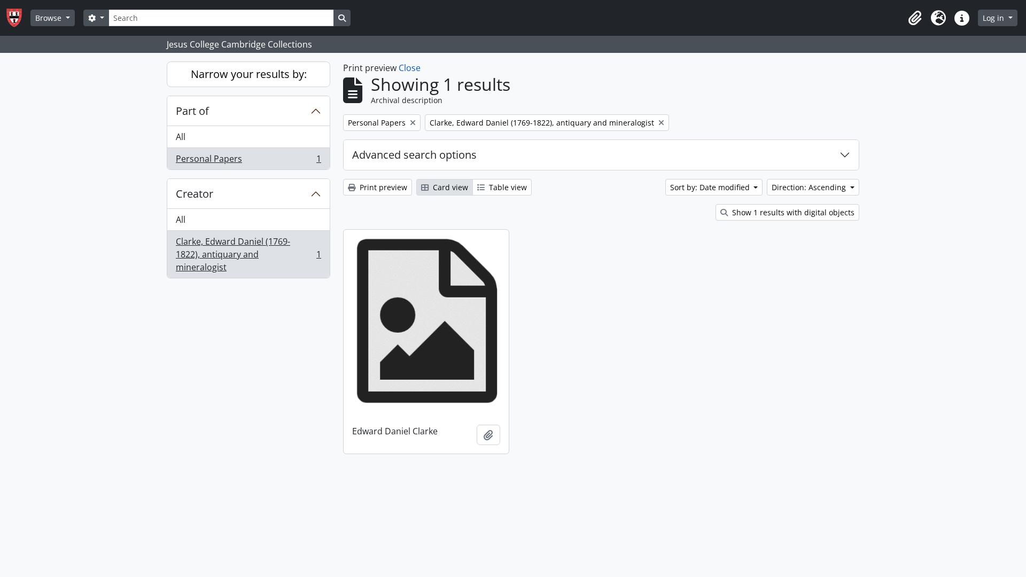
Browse (49, 18)
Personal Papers (248, 161)
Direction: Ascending (810, 187)
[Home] (18, 18)
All (180, 137)
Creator (194, 193)
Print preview (382, 187)
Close (410, 68)
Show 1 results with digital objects (792, 212)
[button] (915, 18)
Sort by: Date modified (711, 187)
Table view (507, 187)
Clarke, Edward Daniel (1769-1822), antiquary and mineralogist (248, 254)
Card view (449, 187)
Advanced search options (414, 154)
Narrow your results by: (249, 74)
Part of (192, 111)
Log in (994, 18)
